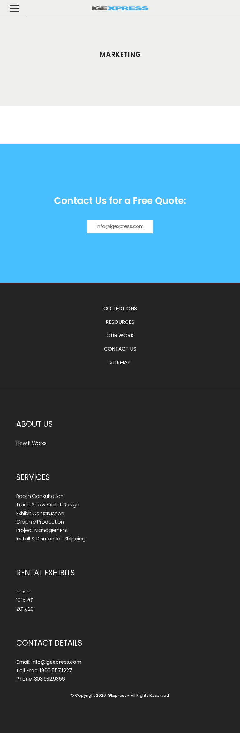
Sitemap (120, 362)
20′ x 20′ (25, 608)
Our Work (120, 335)
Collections (120, 308)
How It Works (31, 443)
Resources (120, 322)
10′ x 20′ (24, 600)
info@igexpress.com (120, 226)
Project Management (42, 530)
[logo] (120, 8)
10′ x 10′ (24, 591)
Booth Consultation (40, 496)
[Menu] (18, 8)
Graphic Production (40, 521)
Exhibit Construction (40, 513)
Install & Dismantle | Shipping (51, 538)
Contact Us (120, 348)
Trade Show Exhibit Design (47, 504)
